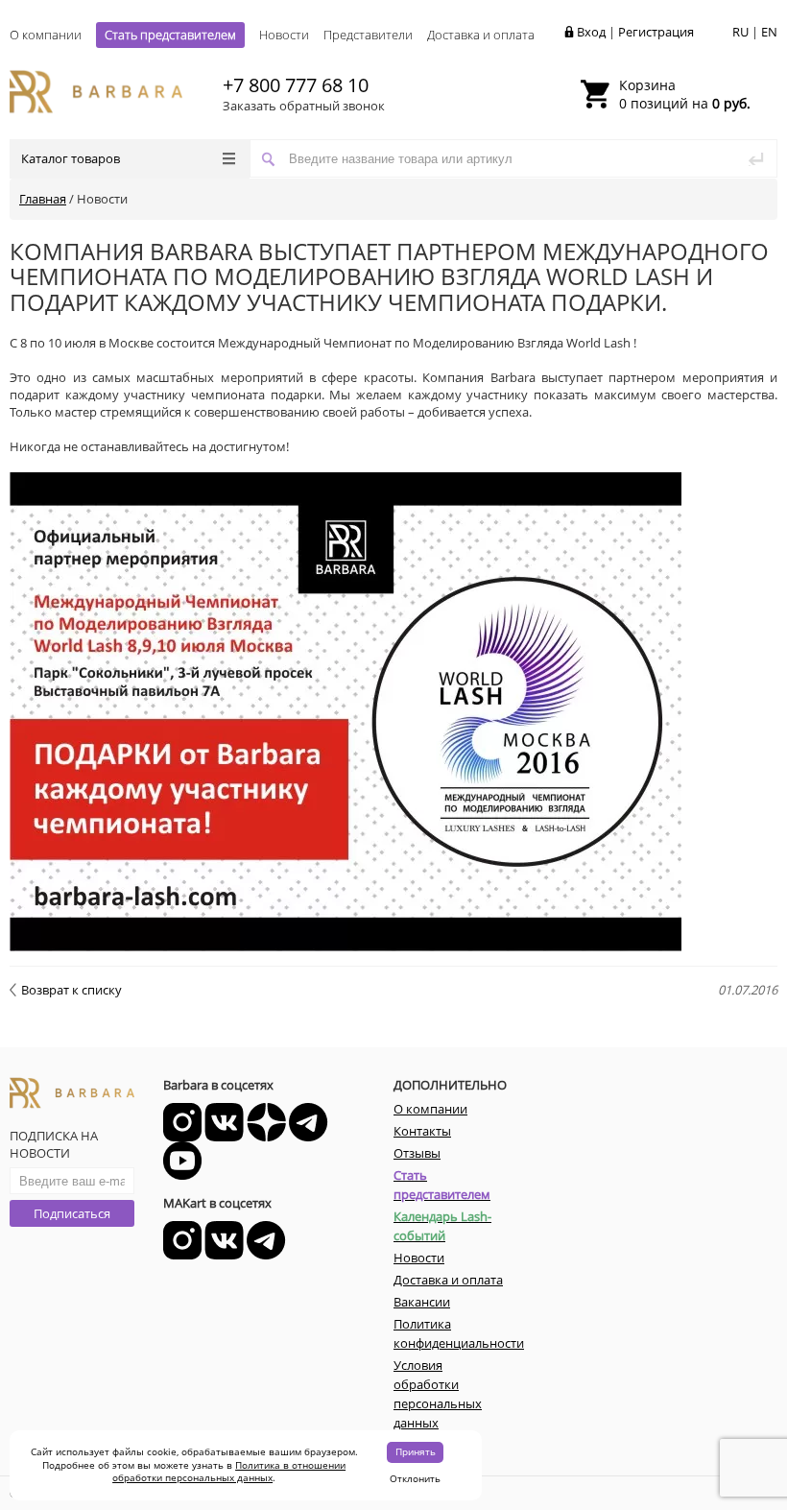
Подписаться (72, 1213)
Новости (284, 34)
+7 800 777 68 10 (296, 85)
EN (769, 31)
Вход (591, 31)
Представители (368, 34)
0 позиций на (685, 94)
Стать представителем (170, 34)
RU (740, 31)
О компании (46, 34)
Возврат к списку (71, 989)
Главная (42, 198)
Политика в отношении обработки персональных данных (229, 1471)
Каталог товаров (70, 158)
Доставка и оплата (481, 34)
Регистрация (656, 31)
